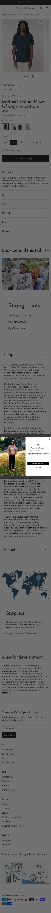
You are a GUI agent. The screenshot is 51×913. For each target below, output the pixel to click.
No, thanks (38, 467)
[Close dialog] (49, 439)
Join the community (38, 463)
